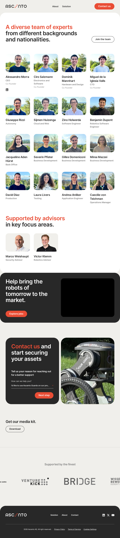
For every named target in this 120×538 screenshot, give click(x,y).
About (55, 6)
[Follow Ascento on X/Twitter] (108, 515)
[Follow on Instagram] (7, 89)
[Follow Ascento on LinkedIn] (103, 515)
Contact (74, 515)
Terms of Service (74, 529)
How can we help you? (21, 381)
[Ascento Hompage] (16, 6)
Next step (44, 395)
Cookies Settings (90, 529)
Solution (66, 6)
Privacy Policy (59, 529)
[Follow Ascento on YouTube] (113, 515)
